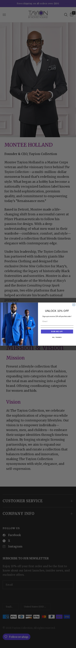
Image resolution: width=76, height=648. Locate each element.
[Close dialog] (74, 304)
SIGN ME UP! (57, 331)
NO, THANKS (57, 337)
